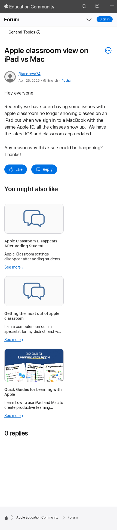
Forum (11, 19)
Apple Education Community (37, 517)
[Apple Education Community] (29, 6)
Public (65, 81)
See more (12, 267)
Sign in (105, 19)
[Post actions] (107, 50)
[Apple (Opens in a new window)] (6, 517)
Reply (48, 169)
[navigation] (89, 19)
